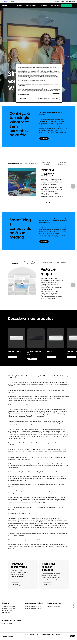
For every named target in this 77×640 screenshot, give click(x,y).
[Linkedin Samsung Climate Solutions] (74, 636)
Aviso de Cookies (33, 634)
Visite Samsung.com (70, 1)
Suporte (62, 1)
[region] (39, 83)
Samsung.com (28, 638)
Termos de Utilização (57, 634)
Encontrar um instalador (66, 5)
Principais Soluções (53, 606)
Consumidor (4, 1)
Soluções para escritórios (33, 608)
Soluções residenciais (8, 606)
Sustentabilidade (7, 610)
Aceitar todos (55, 98)
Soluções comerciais (8, 608)
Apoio (26, 634)
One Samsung (6, 612)
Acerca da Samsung (8, 623)
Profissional (11, 1)
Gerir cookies (23, 98)
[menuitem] (19, 5)
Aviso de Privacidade (45, 634)
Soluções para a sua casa (33, 606)
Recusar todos (43, 98)
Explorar (57, 1)
